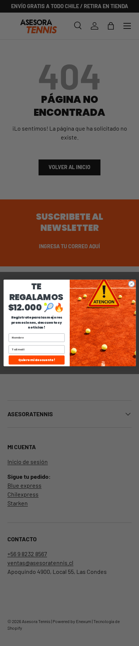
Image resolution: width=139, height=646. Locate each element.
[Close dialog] (131, 284)
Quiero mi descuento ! (36, 360)
